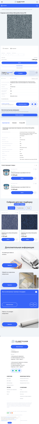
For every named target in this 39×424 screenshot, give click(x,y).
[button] (36, 165)
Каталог (5, 5)
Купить (19, 62)
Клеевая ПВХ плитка (24, 380)
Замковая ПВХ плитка (24, 378)
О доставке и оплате (23, 104)
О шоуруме (20, 73)
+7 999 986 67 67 (15, 352)
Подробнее (10, 265)
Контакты (22, 394)
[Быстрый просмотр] (35, 178)
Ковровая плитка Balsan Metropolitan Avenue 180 (29, 233)
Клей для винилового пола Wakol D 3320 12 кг (21, 187)
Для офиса (9, 380)
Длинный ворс (9, 382)
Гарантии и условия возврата (25, 396)
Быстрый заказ (19, 65)
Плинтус (8, 391)
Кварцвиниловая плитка (24, 382)
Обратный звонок (9, 304)
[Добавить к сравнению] (35, 169)
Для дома (9, 378)
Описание (14, 122)
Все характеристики (5, 98)
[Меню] (2, 2)
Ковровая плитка (10, 385)
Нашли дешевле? (20, 67)
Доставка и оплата (23, 391)
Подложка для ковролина (12, 389)
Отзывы (21, 122)
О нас (21, 389)
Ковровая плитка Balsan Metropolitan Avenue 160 (9, 233)
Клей (8, 394)
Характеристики (5, 122)
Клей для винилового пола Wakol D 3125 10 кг (21, 172)
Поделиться (34, 78)
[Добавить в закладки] (34, 169)
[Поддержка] (37, 2)
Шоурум (21, 398)
